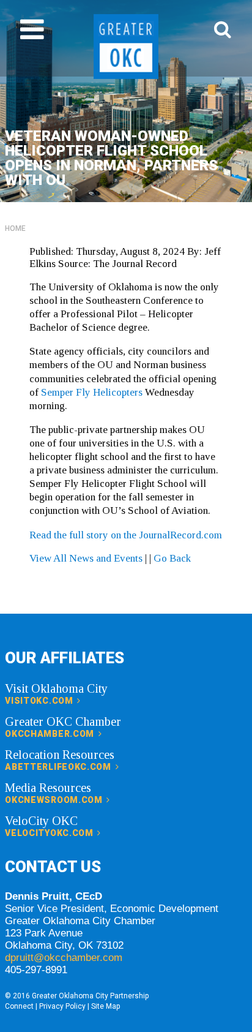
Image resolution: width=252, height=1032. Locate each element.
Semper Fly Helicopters (92, 392)
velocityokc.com (50, 833)
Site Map (105, 1006)
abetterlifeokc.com (59, 767)
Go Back (172, 558)
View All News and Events (86, 558)
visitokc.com (40, 701)
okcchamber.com (51, 734)
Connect (19, 1006)
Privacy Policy (62, 1006)
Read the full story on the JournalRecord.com (125, 535)
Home (15, 228)
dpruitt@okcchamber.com (63, 957)
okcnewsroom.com (55, 800)
